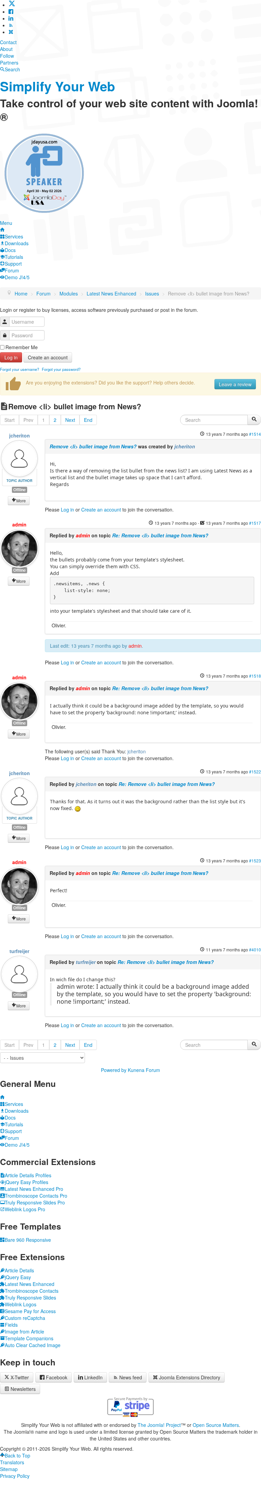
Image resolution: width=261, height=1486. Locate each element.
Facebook (56, 1377)
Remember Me (21, 347)
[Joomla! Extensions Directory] (10, 32)
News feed (130, 1377)
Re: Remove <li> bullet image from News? (160, 535)
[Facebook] (10, 11)
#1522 (255, 771)
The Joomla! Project (159, 1424)
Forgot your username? (19, 369)
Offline (19, 490)
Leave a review (235, 384)
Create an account (48, 357)
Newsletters (23, 1388)
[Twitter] (11, 4)
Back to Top (17, 1455)
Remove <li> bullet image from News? (93, 446)
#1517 (255, 523)
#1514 (255, 434)
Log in (11, 357)
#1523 (255, 860)
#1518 (255, 676)
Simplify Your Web (57, 86)
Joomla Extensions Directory (189, 1377)
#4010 (255, 949)
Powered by (113, 1070)
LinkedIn (93, 1377)
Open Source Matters (216, 1424)
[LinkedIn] (10, 18)
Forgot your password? (61, 369)
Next (70, 419)
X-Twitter (19, 1377)
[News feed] (10, 25)
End (88, 419)
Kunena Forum (144, 1070)
